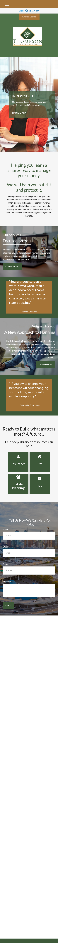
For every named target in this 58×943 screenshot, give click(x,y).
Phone (5, 564)
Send (8, 605)
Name (5, 529)
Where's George (29, 17)
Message (7, 581)
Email (5, 546)
